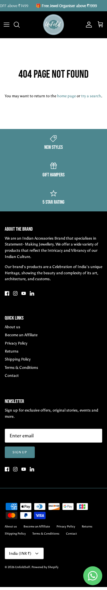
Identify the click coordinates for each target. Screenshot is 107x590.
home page (66, 96)
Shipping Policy (18, 359)
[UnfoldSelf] (53, 24)
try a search (91, 96)
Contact (12, 375)
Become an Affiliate (21, 335)
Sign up (19, 452)
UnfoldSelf (22, 567)
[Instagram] (15, 293)
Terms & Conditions (21, 367)
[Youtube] (23, 293)
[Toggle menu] (6, 24)
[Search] (19, 24)
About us (12, 327)
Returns (11, 351)
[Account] (87, 24)
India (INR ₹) (20, 553)
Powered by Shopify (45, 567)
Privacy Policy (16, 343)
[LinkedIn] (32, 293)
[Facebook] (7, 293)
